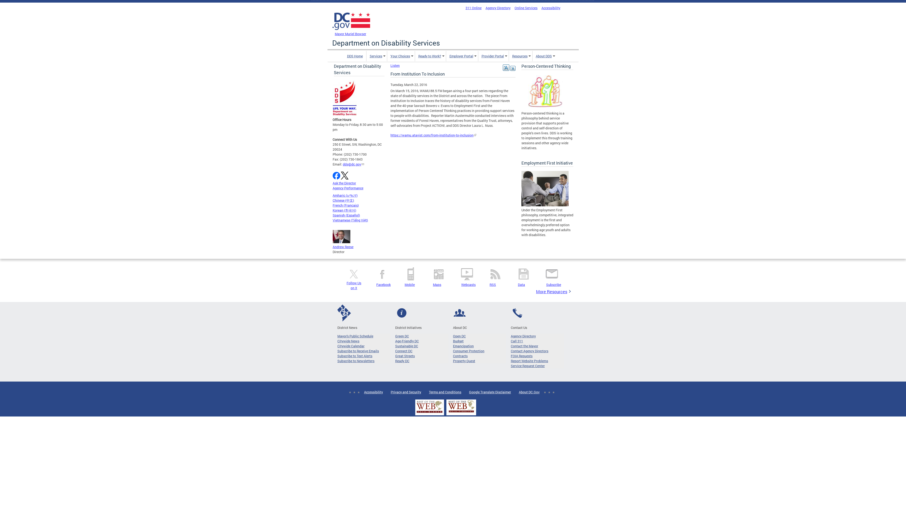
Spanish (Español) (346, 215)
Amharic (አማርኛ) (345, 195)
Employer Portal (461, 56)
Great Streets (405, 356)
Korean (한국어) (344, 210)
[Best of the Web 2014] (429, 413)
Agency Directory (498, 8)
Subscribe (553, 284)
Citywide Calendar (351, 346)
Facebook (383, 284)
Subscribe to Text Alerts (354, 356)
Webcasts (468, 284)
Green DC (402, 336)
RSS (493, 284)
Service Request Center (528, 366)
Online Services (526, 8)
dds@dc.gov (352, 164)
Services (376, 56)
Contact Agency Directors (529, 351)
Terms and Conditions (445, 392)
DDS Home (355, 56)
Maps (437, 284)
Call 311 (517, 341)
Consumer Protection (468, 351)
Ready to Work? (429, 56)
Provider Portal (493, 56)
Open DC (459, 336)
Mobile (410, 284)
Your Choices (400, 56)
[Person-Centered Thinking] (545, 108)
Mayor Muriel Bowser (350, 34)
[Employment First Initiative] (545, 205)
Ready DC (402, 361)
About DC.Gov (529, 392)
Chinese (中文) (343, 200)
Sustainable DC (406, 346)
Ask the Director (344, 183)
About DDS (544, 56)
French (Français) (346, 205)
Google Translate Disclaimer (490, 392)
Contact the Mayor (524, 346)
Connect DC (403, 351)
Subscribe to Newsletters (355, 361)
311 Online (474, 8)
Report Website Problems (529, 361)
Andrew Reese (343, 247)
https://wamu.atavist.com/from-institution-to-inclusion (432, 135)
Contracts (460, 356)
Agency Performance (348, 188)
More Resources (551, 291)
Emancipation (463, 346)
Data (521, 284)
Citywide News (348, 341)
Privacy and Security (406, 392)
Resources (520, 56)
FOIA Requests (522, 356)
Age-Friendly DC (407, 341)
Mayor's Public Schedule (355, 336)
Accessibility (550, 8)
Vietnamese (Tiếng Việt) (350, 220)
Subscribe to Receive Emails (358, 351)
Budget (458, 341)
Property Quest (464, 361)
